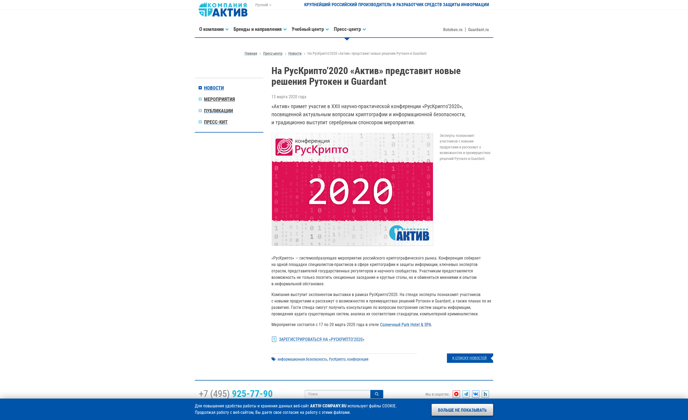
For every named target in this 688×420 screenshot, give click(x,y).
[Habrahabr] (485, 394)
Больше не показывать (462, 410)
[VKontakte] (475, 394)
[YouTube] (456, 394)
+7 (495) (236, 393)
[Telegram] (466, 394)
